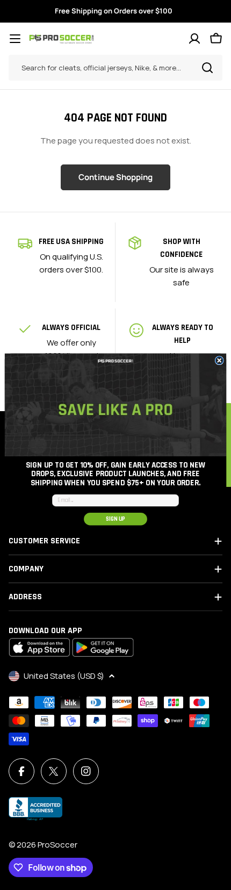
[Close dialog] (219, 360)
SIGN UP (115, 519)
